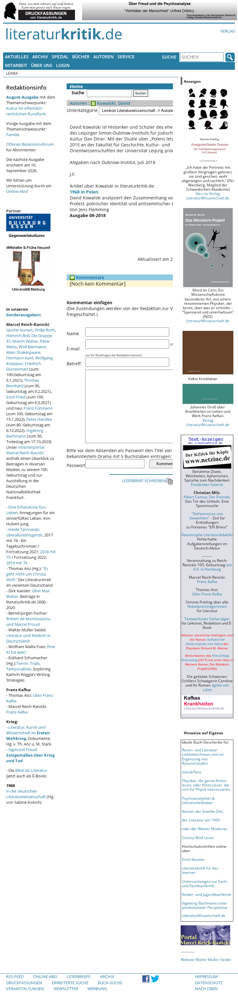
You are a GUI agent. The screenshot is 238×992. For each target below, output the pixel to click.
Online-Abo (16, 191)
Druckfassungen (24, 982)
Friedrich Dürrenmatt (23, 366)
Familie (12, 134)
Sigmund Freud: (30, 755)
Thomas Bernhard (22, 383)
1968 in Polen (84, 192)
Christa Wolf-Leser (198, 837)
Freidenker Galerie (207, 484)
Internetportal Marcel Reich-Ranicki (25, 450)
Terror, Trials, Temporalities (23, 666)
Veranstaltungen (25, 988)
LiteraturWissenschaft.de (207, 320)
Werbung (97, 988)
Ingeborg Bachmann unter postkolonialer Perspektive (204, 905)
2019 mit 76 (16, 563)
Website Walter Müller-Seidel (206, 959)
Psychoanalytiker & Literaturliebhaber (198, 800)
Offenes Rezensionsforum (30, 144)
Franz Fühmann (38, 408)
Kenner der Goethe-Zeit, (202, 811)
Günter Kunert (19, 330)
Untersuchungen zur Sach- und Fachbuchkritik (205, 883)
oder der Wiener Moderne (204, 828)
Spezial (60, 57)
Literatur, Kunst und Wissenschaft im (28, 732)
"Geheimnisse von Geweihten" (206, 515)
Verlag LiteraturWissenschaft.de (207, 422)
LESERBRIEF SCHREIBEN (144, 480)
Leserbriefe (78, 976)
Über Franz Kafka (207, 593)
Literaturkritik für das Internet (200, 870)
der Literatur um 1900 (201, 819)
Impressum (206, 976)
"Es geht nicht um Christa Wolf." (27, 574)
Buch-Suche (110, 982)
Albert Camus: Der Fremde (206, 496)
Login (63, 65)
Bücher (81, 57)
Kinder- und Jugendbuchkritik (206, 894)
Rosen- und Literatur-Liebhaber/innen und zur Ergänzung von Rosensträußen (203, 756)
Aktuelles (17, 57)
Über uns (41, 65)
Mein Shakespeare (23, 352)
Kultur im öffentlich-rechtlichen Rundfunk (26, 111)
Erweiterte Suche (70, 982)
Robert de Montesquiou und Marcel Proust (28, 621)
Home (76, 86)
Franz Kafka (17, 712)
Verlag (227, 31)
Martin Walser (25, 341)
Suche (169, 57)
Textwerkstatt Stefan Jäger (207, 618)
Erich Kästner (193, 859)
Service (125, 57)
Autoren (103, 57)
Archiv (40, 57)
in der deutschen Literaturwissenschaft (26, 793)
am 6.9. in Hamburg (212, 567)
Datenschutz (209, 982)
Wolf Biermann (32, 346)
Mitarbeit (16, 65)
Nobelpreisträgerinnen (207, 606)
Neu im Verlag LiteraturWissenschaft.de (207, 195)
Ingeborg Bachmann (24, 433)
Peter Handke (39, 419)
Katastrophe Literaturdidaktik (207, 534)
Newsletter (66, 988)
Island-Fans (191, 771)
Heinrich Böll (17, 335)
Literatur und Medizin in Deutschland (28, 638)
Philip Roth (45, 330)
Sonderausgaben (23, 315)
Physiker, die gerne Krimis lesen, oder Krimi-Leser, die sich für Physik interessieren (206, 785)
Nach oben (206, 988)
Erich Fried (15, 397)
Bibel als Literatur (31, 770)
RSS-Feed (15, 976)
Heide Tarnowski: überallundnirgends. (24, 532)
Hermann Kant (19, 358)
